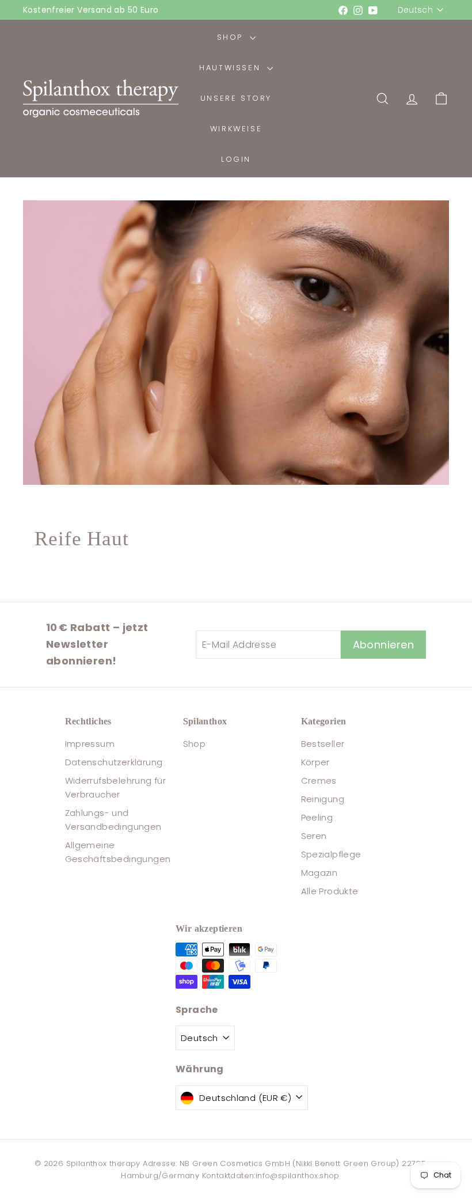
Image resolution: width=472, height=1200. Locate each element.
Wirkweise (236, 128)
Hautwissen (231, 67)
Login (236, 159)
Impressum (90, 744)
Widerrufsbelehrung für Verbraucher (115, 787)
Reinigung (323, 799)
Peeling (317, 817)
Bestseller (323, 744)
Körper (315, 762)
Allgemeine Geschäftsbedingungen (118, 852)
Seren (314, 836)
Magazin (319, 873)
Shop (232, 37)
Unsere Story (236, 98)
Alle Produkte (330, 891)
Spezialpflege (331, 854)
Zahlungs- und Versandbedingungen (113, 820)
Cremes (319, 780)
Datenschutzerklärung (114, 762)
